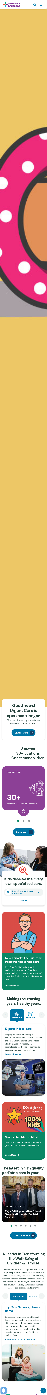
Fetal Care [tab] (17, 1017)
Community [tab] (35, 1296)
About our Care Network (18, 1339)
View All (23, 900)
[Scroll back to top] (43, 1390)
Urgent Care (21, 732)
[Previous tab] (5, 1015)
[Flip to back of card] (23, 810)
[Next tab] (42, 1015)
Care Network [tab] (19, 1296)
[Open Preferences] (4, 1390)
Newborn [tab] (30, 1017)
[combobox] (23, 892)
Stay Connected (21, 1235)
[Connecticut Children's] (11, 5)
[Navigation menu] (41, 5)
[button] (18, 821)
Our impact (21, 832)
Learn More (10, 985)
